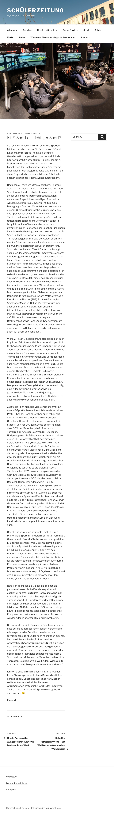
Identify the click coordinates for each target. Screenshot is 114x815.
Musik (10, 37)
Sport (86, 30)
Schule (98, 30)
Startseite (11, 789)
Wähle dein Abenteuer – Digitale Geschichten (52, 37)
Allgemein (12, 30)
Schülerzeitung (35, 10)
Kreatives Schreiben (47, 30)
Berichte (27, 30)
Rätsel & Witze (70, 30)
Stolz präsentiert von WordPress (45, 808)
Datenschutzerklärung (16, 783)
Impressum (11, 776)
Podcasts (85, 37)
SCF (38, 133)
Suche (22, 37)
